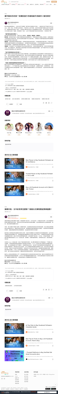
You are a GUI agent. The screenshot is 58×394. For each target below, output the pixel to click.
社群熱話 (13, 4)
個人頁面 (26, 374)
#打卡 (41, 374)
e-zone (26, 387)
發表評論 (8, 144)
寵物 (23, 89)
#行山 (38, 374)
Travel (9, 387)
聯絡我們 (26, 389)
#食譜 (44, 374)
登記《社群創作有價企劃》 (18, 85)
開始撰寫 (54, 1)
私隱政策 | (17, 389)
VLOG (47, 4)
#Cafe (47, 374)
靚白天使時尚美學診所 (13, 22)
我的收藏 (26, 378)
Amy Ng (9, 132)
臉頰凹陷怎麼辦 (8, 285)
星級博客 (37, 4)
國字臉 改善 (7, 99)
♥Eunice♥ (19, 132)
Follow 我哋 (29, 91)
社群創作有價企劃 (5, 4)
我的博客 (26, 381)
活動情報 (32, 89)
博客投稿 (17, 383)
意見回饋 (17, 381)
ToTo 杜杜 (39, 132)
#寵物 (35, 374)
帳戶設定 (26, 376)
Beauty (15, 387)
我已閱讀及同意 (47, 392)
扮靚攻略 (27, 89)
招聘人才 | (22, 389)
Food (19, 387)
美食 (51, 4)
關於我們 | (3, 389)
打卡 (12, 89)
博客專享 (42, 4)
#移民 (35, 376)
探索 (28, 4)
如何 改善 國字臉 (16, 99)
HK (12, 387)
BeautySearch (29, 132)
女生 (6, 13)
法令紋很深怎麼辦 (18, 285)
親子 (20, 89)
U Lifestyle (4, 387)
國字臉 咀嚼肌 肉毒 (26, 99)
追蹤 (51, 23)
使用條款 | (12, 389)
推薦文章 (32, 4)
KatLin (49, 132)
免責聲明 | (8, 389)
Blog (22, 387)
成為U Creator (21, 4)
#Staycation (51, 374)
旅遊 (15, 89)
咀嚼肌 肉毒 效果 (45, 99)
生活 (6, 206)
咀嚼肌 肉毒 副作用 (36, 99)
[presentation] (5, 127)
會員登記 (48, 1)
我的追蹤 (26, 379)
